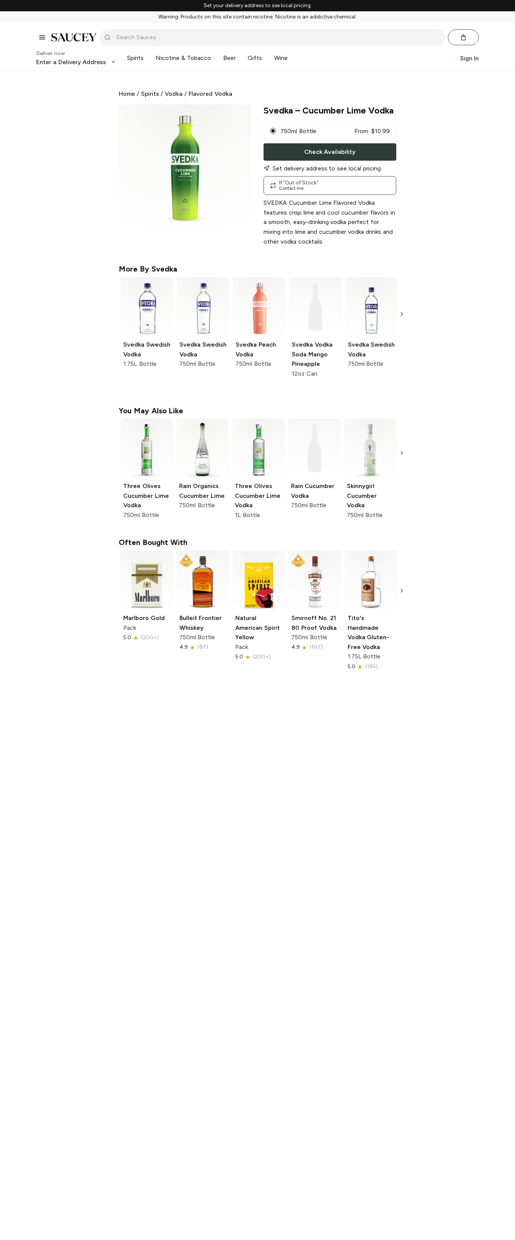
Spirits (150, 93)
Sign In (469, 57)
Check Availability (330, 151)
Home (127, 93)
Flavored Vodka (210, 93)
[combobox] (277, 37)
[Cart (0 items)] (463, 37)
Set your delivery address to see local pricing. (258, 6)
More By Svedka (148, 268)
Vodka (173, 93)
